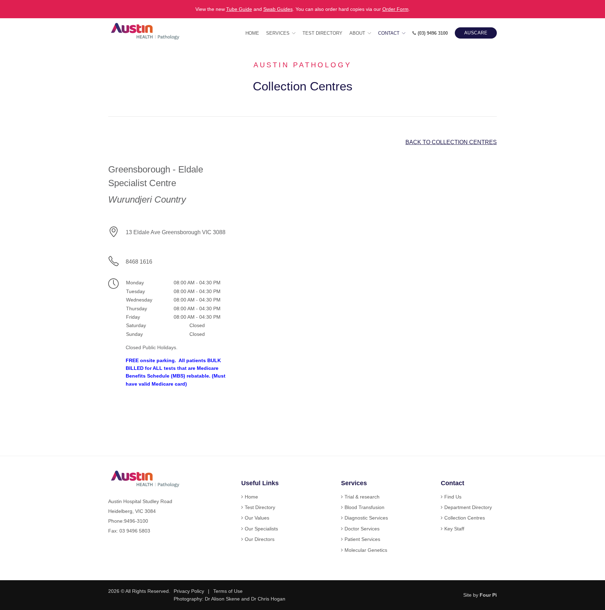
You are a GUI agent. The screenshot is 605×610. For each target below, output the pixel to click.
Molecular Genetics (366, 550)
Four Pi (488, 595)
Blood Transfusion (364, 507)
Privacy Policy (189, 591)
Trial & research (362, 497)
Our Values (257, 518)
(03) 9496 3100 (433, 33)
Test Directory (322, 33)
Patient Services (362, 539)
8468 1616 (139, 262)
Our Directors (259, 539)
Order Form (395, 9)
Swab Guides (278, 9)
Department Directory (468, 507)
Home (252, 33)
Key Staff (454, 528)
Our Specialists (261, 528)
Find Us (452, 497)
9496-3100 (136, 521)
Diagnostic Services (366, 518)
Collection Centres (464, 518)
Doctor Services (362, 528)
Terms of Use (228, 591)
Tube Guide (239, 9)
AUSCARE (476, 32)
